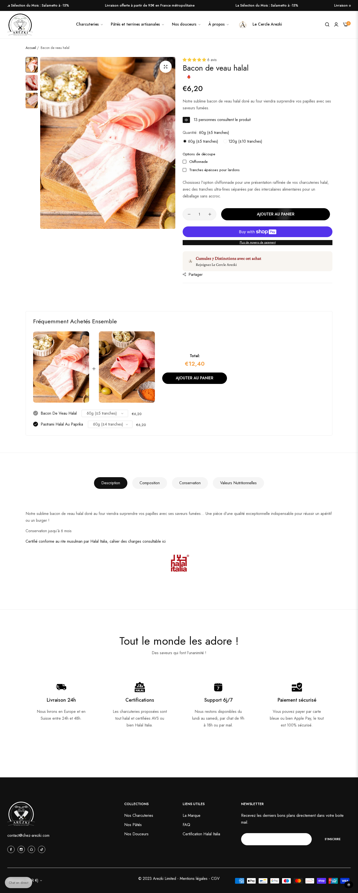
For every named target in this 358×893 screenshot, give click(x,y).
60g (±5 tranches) (202, 141)
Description (110, 483)
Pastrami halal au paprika (62, 424)
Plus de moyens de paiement (258, 242)
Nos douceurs (136, 834)
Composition (150, 483)
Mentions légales (194, 878)
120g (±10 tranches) (244, 141)
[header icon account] (336, 24)
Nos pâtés (133, 825)
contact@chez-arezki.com (28, 835)
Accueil (31, 47)
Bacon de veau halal (59, 413)
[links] (11, 849)
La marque (191, 815)
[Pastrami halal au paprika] (127, 367)
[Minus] (189, 214)
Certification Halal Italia (201, 834)
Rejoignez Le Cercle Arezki (216, 264)
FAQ (186, 825)
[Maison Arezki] (20, 25)
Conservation (190, 483)
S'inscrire (332, 839)
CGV (215, 878)
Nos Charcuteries (138, 815)
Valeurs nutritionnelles (238, 483)
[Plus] (210, 214)
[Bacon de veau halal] (61, 367)
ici (164, 541)
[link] (186, 24)
